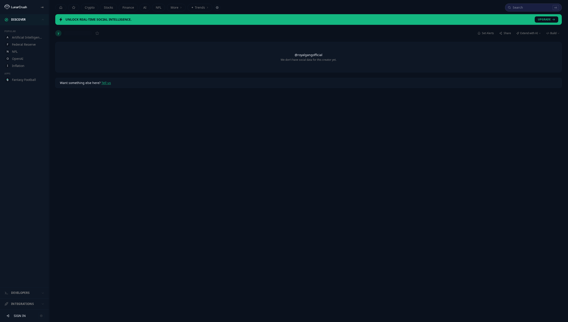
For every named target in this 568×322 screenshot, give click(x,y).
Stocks (108, 7)
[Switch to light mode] (41, 316)
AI (144, 7)
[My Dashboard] (73, 7)
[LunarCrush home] (15, 7)
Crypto (90, 7)
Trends (198, 7)
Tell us (106, 83)
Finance (128, 7)
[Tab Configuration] (217, 7)
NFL (158, 7)
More (174, 7)
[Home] (60, 7)
